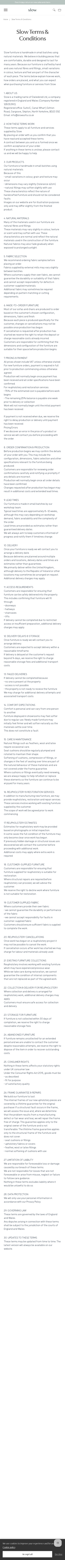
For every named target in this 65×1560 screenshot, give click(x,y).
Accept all (27, 1554)
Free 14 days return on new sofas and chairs (32, 2)
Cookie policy (9, 1547)
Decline (58, 1554)
